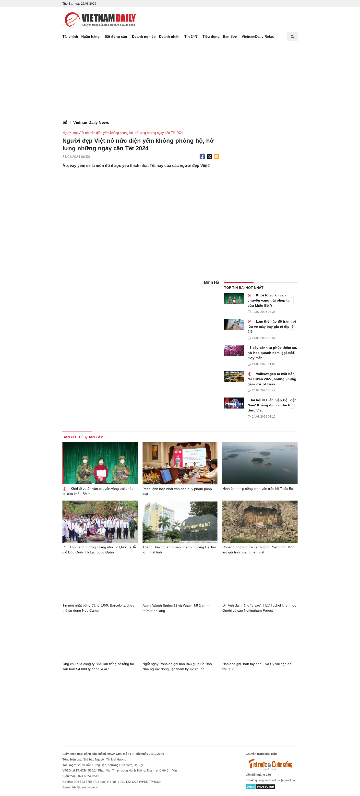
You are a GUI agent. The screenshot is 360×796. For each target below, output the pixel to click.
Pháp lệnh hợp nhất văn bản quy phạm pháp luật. (177, 491)
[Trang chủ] (64, 123)
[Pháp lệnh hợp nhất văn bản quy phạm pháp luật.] (180, 463)
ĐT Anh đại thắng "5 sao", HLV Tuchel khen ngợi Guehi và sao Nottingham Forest (259, 607)
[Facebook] (202, 157)
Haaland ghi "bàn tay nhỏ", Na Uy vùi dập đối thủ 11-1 (257, 666)
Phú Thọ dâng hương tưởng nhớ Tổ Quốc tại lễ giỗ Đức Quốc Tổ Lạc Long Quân (99, 549)
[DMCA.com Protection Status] (260, 786)
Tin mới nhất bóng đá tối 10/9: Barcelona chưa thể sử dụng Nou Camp (98, 607)
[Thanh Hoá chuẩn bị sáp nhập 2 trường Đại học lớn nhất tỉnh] (180, 522)
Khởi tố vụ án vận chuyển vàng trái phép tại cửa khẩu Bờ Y (269, 300)
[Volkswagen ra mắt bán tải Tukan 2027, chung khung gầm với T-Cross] (234, 376)
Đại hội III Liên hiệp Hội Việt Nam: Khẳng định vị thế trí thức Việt (272, 405)
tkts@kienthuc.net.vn (85, 787)
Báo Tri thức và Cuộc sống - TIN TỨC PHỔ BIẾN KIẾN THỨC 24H (99, 19)
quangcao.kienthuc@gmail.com (276, 780)
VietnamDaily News (91, 122)
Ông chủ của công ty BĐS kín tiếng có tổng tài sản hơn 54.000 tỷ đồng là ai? (98, 666)
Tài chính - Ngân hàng (81, 36)
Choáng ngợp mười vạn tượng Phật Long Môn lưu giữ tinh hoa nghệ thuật (258, 549)
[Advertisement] (180, 78)
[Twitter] (210, 157)
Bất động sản (116, 36)
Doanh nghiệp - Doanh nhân (156, 36)
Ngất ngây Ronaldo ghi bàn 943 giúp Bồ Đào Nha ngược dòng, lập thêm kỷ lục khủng (177, 666)
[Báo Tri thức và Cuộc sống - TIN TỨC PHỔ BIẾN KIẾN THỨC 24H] (272, 764)
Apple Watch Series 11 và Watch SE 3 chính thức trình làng (176, 608)
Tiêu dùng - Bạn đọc (220, 36)
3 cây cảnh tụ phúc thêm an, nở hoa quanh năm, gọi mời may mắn (272, 353)
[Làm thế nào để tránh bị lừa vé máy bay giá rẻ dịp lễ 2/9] (234, 324)
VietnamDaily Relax (258, 36)
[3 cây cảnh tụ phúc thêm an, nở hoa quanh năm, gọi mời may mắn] (234, 350)
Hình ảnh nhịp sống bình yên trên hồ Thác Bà (257, 489)
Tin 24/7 (191, 36)
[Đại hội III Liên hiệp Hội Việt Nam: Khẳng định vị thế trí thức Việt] (234, 403)
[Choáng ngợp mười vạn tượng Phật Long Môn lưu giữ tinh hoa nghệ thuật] (260, 522)
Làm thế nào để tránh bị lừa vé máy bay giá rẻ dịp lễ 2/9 (272, 326)
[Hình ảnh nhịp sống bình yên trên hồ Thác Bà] (260, 463)
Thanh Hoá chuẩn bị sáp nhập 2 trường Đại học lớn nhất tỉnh (180, 549)
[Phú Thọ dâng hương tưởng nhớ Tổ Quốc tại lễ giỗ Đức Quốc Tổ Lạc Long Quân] (100, 522)
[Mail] (216, 157)
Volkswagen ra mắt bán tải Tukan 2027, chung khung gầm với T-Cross (272, 379)
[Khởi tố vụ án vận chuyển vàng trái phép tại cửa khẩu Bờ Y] (234, 298)
